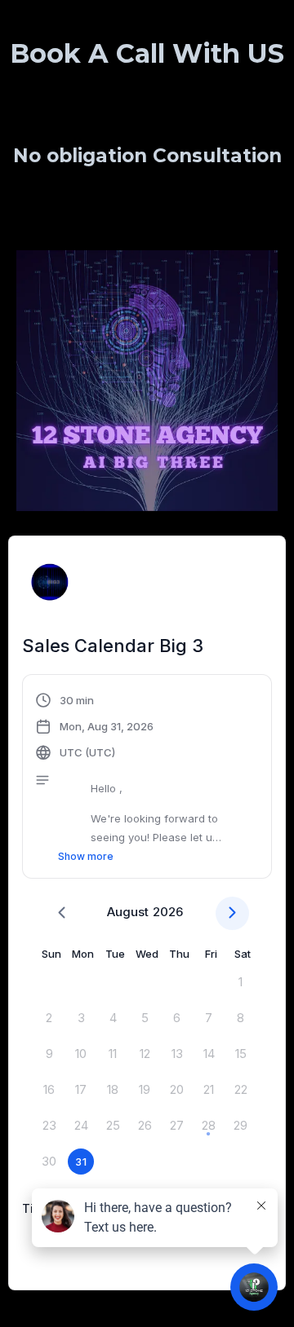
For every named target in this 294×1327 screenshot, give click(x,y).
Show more (86, 856)
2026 (168, 911)
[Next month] (232, 913)
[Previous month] (61, 913)
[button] (147, 778)
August (128, 911)
